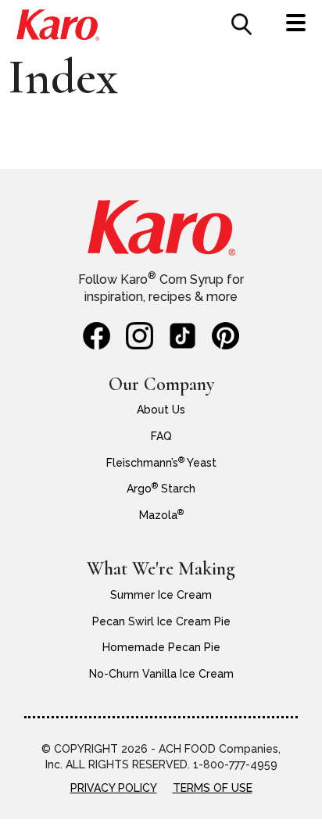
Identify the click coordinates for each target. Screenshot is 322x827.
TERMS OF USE (212, 788)
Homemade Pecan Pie (161, 647)
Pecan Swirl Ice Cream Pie (161, 621)
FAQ (161, 436)
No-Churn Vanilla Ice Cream (161, 674)
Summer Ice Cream (161, 595)
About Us (161, 409)
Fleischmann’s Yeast (161, 462)
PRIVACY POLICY (113, 788)
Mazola (161, 515)
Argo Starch (161, 488)
